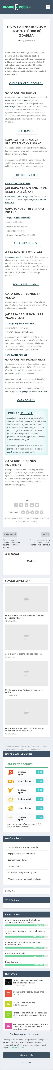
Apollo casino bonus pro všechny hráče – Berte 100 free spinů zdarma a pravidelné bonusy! (30, 1026)
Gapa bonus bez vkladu (15, 257)
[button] (41, 1034)
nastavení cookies (17, 1048)
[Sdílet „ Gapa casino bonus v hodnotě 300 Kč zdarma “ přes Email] (36, 505)
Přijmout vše (26, 1055)
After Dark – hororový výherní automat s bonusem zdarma (23, 943)
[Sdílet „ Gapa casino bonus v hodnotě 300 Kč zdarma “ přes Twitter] (21, 505)
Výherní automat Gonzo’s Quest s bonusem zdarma (25, 932)
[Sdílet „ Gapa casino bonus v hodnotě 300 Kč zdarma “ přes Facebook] (16, 505)
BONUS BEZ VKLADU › (26, 284)
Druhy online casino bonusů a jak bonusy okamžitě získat (28, 981)
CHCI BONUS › (26, 131)
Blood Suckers (11, 962)
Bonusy (21, 40)
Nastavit (26, 1062)
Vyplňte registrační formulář (18, 218)
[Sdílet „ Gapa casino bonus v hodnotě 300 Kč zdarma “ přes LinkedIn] (31, 505)
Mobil (15, 1005)
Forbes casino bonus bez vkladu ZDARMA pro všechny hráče (24, 616)
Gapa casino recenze (16, 355)
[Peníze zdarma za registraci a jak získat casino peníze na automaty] (26, 712)
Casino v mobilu (15, 866)
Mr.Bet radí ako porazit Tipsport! (23, 872)
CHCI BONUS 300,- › (26, 175)
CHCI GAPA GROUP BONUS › (26, 83)
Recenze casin (23, 1005)
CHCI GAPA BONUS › (26, 243)
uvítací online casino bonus (16, 100)
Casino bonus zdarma (18, 860)
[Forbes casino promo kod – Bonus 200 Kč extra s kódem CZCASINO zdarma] (8, 1014)
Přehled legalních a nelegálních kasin (24, 879)
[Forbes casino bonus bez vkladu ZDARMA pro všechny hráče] (26, 599)
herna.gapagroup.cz (24, 391)
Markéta (31, 561)
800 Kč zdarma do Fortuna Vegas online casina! (24, 691)
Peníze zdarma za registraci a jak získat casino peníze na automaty (24, 729)
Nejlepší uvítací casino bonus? (21, 853)
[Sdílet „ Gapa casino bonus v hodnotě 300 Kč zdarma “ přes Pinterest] (26, 505)
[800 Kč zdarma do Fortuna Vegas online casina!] (26, 673)
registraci (11, 452)
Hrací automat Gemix (15, 953)
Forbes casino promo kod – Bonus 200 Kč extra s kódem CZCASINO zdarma (30, 1014)
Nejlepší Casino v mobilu (24, 1002)
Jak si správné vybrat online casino (23, 847)
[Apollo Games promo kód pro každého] (26, 637)
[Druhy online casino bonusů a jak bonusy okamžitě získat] (8, 982)
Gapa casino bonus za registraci (18, 196)
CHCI (40, 772)
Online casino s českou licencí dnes (28, 992)
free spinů (16, 373)
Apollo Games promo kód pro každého (23, 654)
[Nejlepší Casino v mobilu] (8, 1004)
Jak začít (22, 985)
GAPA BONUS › (26, 400)
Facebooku (42, 391)
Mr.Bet (26, 413)
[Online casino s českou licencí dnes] (8, 993)
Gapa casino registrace (17, 183)
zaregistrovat (33, 199)
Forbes (15, 1018)
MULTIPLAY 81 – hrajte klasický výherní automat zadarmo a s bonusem (22, 921)
